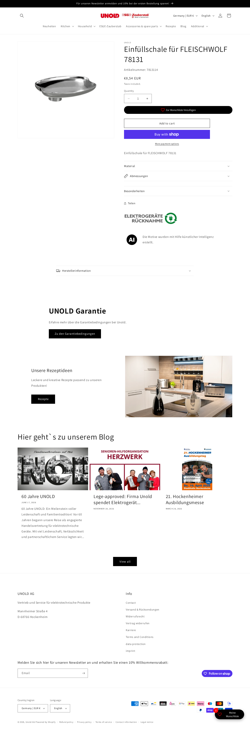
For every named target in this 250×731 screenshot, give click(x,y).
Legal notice (147, 722)
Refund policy (66, 722)
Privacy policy (84, 722)
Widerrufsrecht (135, 616)
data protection (136, 644)
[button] (22, 15)
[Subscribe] (83, 673)
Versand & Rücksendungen (142, 609)
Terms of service (104, 722)
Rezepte (43, 399)
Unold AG (30, 722)
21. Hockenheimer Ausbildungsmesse (185, 499)
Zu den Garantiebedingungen (75, 333)
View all (125, 561)
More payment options (167, 143)
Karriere (131, 630)
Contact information (126, 722)
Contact (131, 602)
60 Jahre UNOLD (38, 496)
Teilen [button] (132, 203)
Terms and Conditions (140, 637)
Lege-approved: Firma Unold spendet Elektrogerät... (123, 499)
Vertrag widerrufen (138, 623)
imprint (130, 651)
